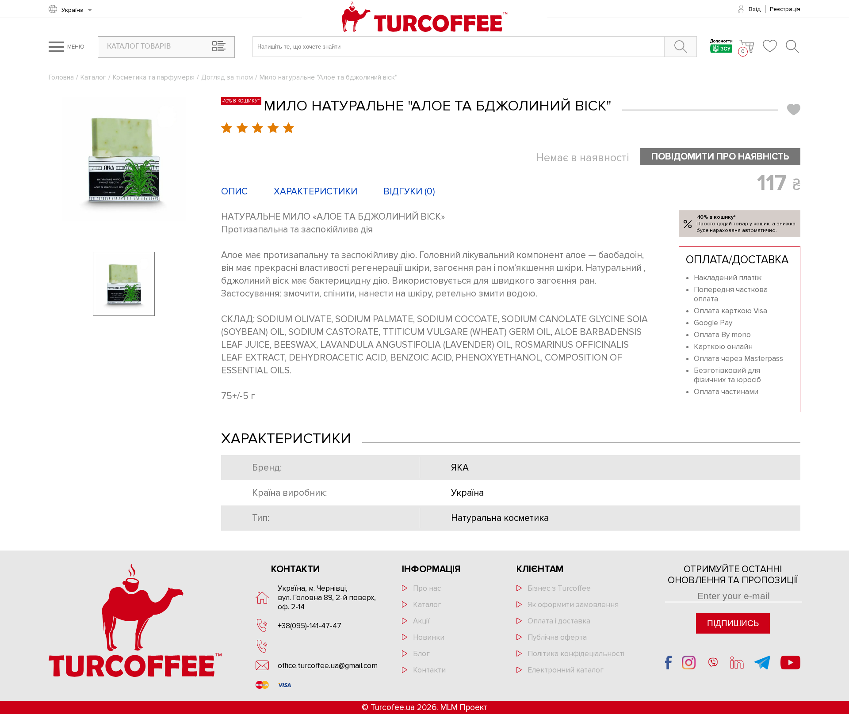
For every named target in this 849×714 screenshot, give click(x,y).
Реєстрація (785, 9)
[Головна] (425, 17)
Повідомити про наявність (720, 156)
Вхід (755, 9)
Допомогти (721, 42)
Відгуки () (409, 191)
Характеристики (315, 191)
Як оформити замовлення (573, 604)
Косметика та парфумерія (154, 77)
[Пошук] (793, 46)
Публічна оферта (557, 637)
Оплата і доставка (559, 621)
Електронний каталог (566, 670)
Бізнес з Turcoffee (559, 588)
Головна (61, 77)
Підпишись (733, 623)
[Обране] (770, 46)
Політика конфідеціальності (576, 653)
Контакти (429, 670)
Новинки (428, 637)
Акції (421, 621)
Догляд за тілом (227, 77)
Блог (421, 653)
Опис (234, 191)
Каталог (93, 77)
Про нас (427, 588)
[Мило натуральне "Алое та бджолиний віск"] (123, 159)
